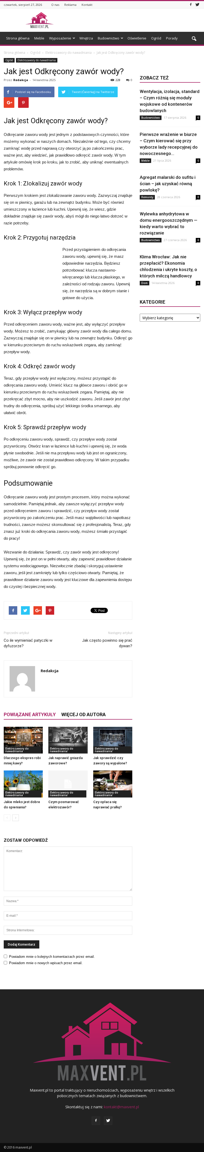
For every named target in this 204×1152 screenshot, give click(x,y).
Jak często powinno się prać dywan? (107, 643)
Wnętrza (86, 38)
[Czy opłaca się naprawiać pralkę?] (112, 783)
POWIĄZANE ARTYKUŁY (30, 714)
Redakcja (20, 80)
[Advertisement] (138, 20)
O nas (55, 5)
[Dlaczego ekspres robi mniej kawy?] (23, 740)
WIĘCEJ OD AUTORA (83, 714)
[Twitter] (197, 4)
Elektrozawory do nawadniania (37, 60)
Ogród (156, 38)
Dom (144, 283)
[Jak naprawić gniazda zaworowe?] (67, 740)
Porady (172, 38)
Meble (39, 38)
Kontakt (87, 5)
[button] (194, 39)
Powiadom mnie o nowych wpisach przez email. (46, 963)
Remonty (147, 197)
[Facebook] (191, 4)
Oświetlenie (137, 38)
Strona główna (17, 38)
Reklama (70, 5)
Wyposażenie (60, 38)
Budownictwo (108, 38)
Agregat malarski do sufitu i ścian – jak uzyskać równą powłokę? (168, 184)
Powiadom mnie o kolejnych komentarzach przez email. (52, 957)
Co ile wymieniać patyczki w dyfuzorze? (28, 643)
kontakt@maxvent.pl (121, 1106)
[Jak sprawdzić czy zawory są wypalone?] (112, 740)
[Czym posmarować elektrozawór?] (67, 783)
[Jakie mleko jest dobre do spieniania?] (23, 783)
